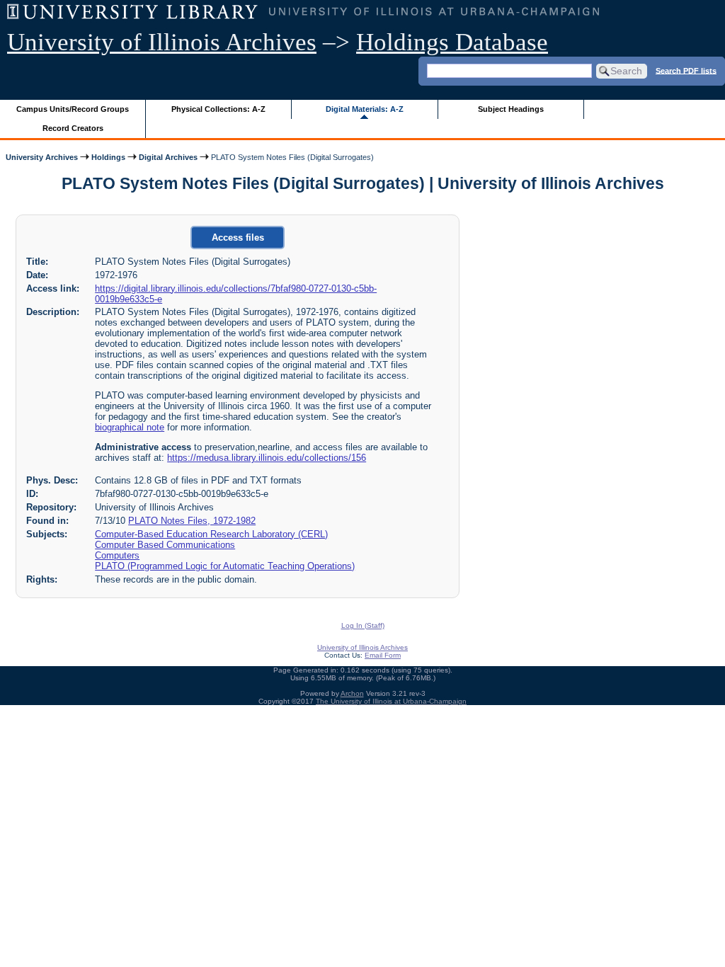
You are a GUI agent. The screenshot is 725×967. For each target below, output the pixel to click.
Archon (352, 693)
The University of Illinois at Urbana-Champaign (391, 701)
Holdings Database (452, 42)
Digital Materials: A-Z (365, 109)
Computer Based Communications (165, 544)
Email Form (383, 655)
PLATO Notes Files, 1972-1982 (192, 520)
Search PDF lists (686, 70)
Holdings (108, 157)
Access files (238, 237)
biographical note (129, 427)
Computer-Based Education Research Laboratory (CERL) (211, 534)
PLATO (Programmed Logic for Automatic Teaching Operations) (225, 566)
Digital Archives (168, 157)
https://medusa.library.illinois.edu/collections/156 (266, 457)
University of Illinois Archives (161, 42)
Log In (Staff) (362, 625)
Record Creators (72, 128)
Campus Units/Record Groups (72, 109)
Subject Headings (511, 109)
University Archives (42, 157)
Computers (117, 555)
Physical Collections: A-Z (218, 109)
